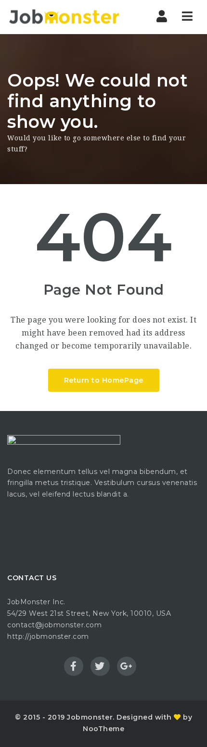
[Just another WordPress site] (63, 17)
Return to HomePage (103, 380)
